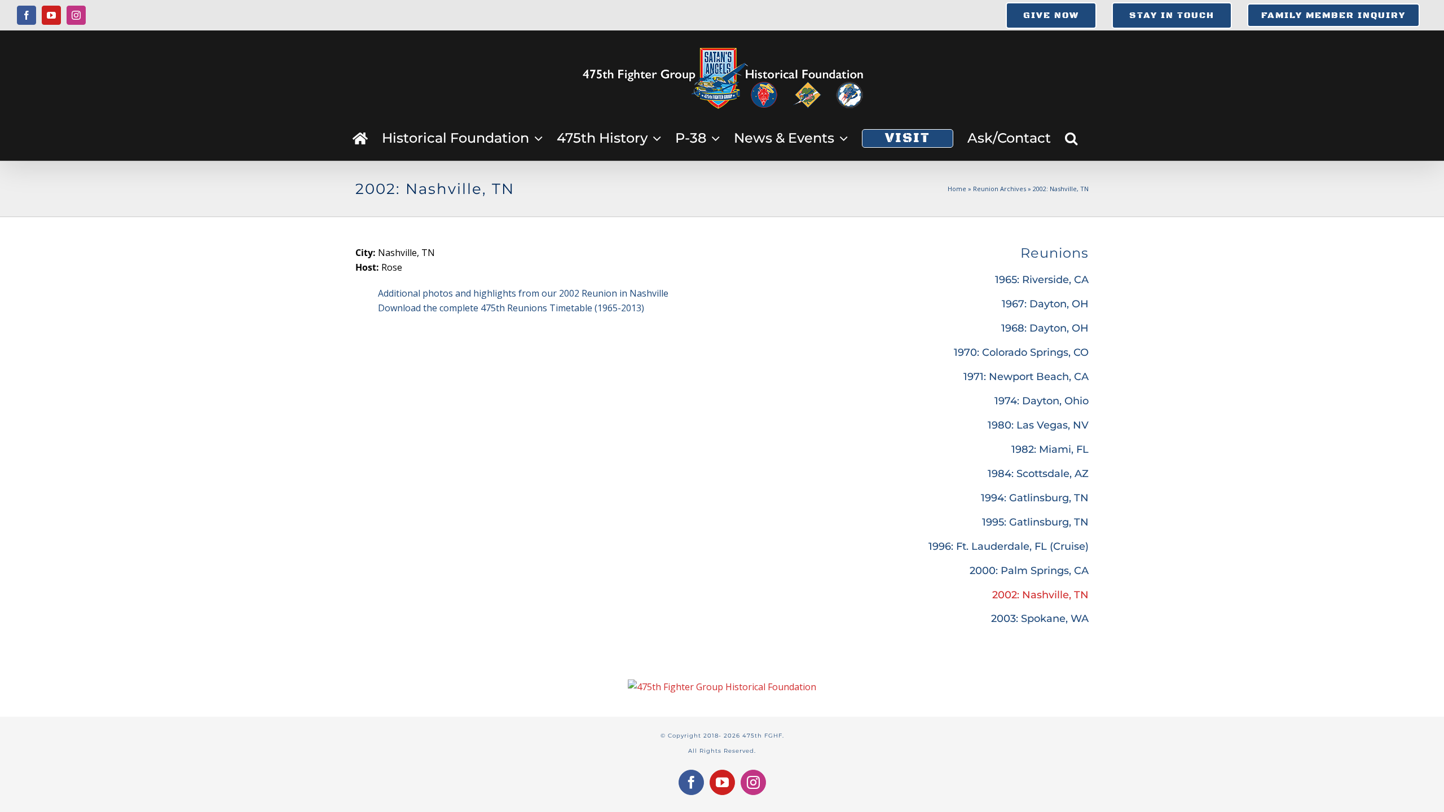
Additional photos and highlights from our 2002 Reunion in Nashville (523, 293)
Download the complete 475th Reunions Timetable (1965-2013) (511, 308)
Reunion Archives (999, 188)
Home (957, 188)
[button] (1071, 138)
